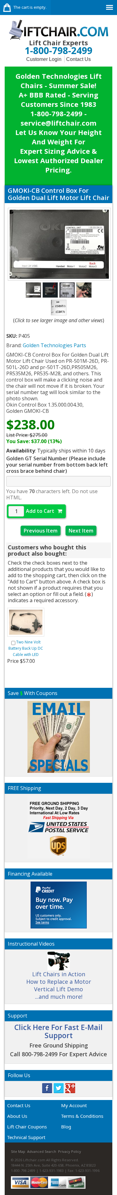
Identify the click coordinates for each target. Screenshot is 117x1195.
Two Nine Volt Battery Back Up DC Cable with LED (25, 648)
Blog (66, 1126)
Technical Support (26, 1137)
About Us (17, 1116)
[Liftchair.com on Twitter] (59, 1087)
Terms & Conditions (82, 1116)
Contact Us (78, 59)
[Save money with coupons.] (58, 736)
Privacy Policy (69, 1151)
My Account (74, 1105)
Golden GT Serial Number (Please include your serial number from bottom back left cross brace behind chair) (57, 464)
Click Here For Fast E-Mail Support (58, 1031)
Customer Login (43, 59)
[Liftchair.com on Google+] (70, 1087)
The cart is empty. (29, 7)
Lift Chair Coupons (27, 1126)
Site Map (18, 1151)
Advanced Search (41, 1151)
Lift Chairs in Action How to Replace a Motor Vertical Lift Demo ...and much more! (58, 985)
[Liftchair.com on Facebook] (47, 1087)
